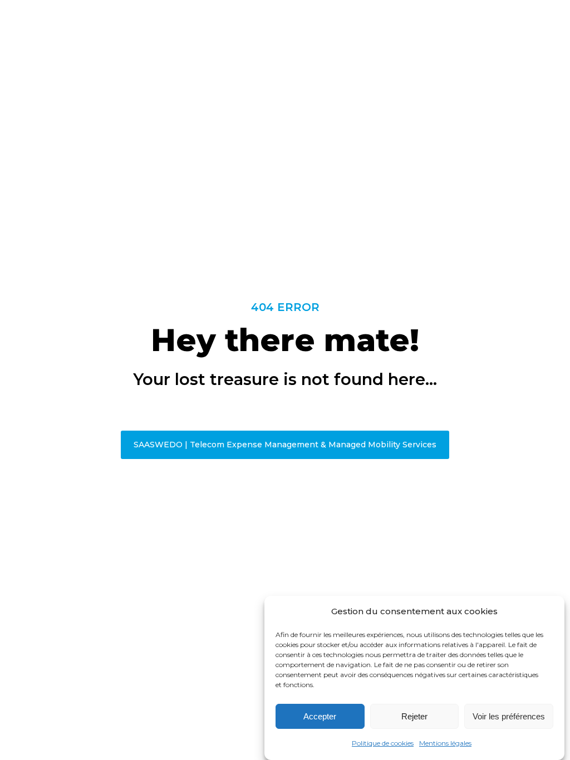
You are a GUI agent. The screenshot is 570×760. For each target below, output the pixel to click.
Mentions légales (445, 743)
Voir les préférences (509, 716)
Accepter (319, 716)
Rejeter (414, 716)
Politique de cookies (383, 743)
